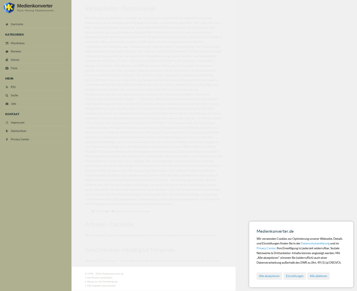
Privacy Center (266, 248)
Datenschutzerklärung (315, 243)
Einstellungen (294, 276)
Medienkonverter (34, 6)
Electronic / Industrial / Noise (132, 211)
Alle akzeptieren (269, 276)
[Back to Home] (9, 7)
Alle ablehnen (318, 276)
